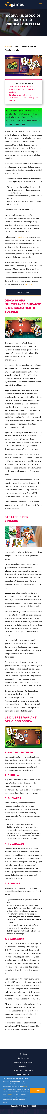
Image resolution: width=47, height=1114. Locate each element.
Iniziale (8, 46)
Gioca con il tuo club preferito (23, 1062)
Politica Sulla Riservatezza (23, 1070)
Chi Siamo (23, 1054)
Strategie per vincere (20, 95)
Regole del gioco (23, 1058)
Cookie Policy (9, 1094)
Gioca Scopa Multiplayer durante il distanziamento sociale (22, 89)
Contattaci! (23, 1066)
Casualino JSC (16, 1106)
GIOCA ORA (23, 292)
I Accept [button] (38, 1090)
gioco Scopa (22, 237)
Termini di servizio (23, 1074)
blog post (29, 284)
